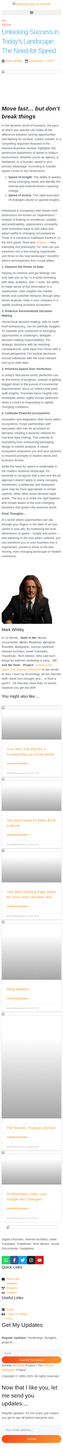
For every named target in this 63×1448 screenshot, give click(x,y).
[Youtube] (39, 1260)
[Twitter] (22, 1260)
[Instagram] (31, 1260)
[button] (31, 12)
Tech (6, 25)
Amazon (41, 242)
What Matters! (18, 989)
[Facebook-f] (14, 1260)
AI (36, 282)
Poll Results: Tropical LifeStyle (31, 1128)
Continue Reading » (18, 763)
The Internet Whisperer (25, 669)
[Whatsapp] (6, 1260)
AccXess (19, 1365)
